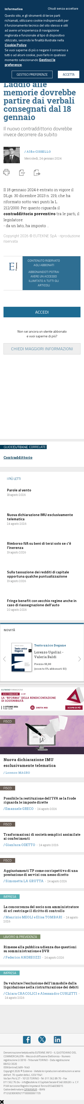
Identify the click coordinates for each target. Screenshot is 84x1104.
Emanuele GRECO (19, 808)
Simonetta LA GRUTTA (24, 881)
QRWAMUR (30, 1089)
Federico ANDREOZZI (23, 957)
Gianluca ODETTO (20, 845)
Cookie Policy (15, 45)
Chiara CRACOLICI (21, 993)
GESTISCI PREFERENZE (32, 74)
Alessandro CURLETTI (58, 993)
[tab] (42, 629)
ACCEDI (42, 312)
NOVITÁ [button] (9, 629)
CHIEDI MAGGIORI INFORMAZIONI (42, 349)
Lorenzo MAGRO (17, 772)
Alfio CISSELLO (38, 151)
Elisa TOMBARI (49, 917)
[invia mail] (36, 172)
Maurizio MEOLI (19, 917)
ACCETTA (68, 74)
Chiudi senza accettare (63, 8)
